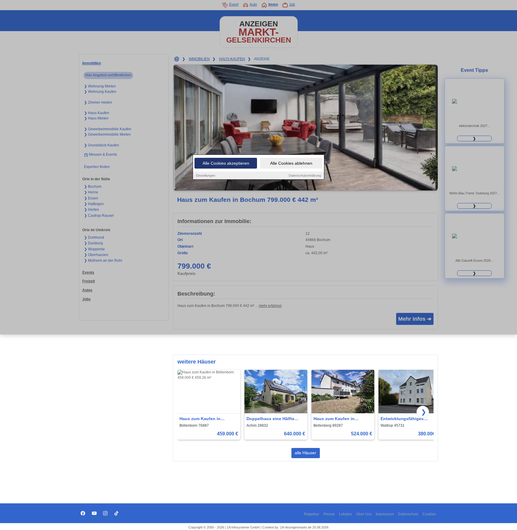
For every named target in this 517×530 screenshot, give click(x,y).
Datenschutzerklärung (305, 175)
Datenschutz (408, 514)
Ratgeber (311, 514)
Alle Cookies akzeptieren (226, 163)
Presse (329, 514)
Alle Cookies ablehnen (291, 163)
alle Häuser (305, 452)
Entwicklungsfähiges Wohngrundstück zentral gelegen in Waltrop (406, 419)
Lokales (345, 514)
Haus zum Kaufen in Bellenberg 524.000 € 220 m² (342, 419)
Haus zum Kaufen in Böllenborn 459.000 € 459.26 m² (208, 419)
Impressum (385, 514)
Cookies (429, 514)
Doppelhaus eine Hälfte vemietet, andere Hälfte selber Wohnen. (270, 419)
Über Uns (364, 514)
